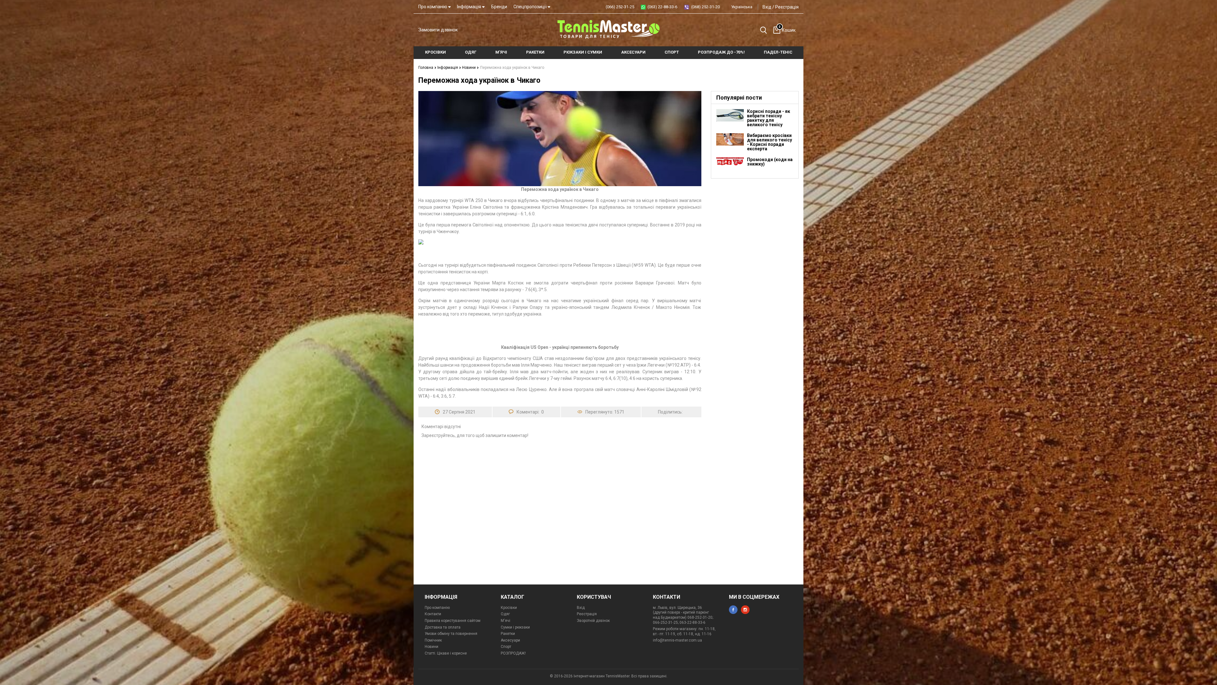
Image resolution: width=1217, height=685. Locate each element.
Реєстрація (787, 7)
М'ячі (505, 620)
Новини (469, 67)
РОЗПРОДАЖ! (513, 653)
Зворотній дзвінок (593, 620)
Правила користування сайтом (452, 620)
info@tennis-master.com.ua (677, 640)
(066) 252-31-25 (620, 6)
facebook (733, 609)
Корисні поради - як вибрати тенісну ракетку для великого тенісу (768, 118)
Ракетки (508, 633)
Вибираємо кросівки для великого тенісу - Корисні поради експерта (769, 142)
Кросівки (509, 607)
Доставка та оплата (442, 627)
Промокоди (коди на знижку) (770, 161)
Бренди (499, 6)
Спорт (506, 646)
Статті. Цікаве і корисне (446, 653)
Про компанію (433, 6)
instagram (745, 609)
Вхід (767, 7)
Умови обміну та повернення (451, 633)
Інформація (469, 6)
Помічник (433, 640)
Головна (426, 67)
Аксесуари (510, 640)
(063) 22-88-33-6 (662, 6)
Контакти (433, 614)
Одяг (505, 614)
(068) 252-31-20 (705, 6)
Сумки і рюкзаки (515, 627)
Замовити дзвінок (438, 30)
